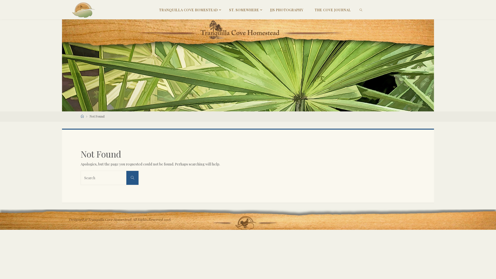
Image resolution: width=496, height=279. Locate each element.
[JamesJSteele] (83, 9)
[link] (361, 9)
